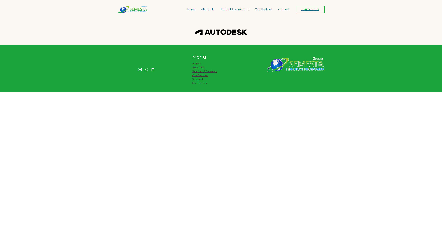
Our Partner (263, 9)
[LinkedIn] (153, 69)
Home (191, 9)
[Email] (140, 69)
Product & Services (233, 9)
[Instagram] (146, 69)
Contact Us (199, 83)
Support (283, 9)
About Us (207, 9)
